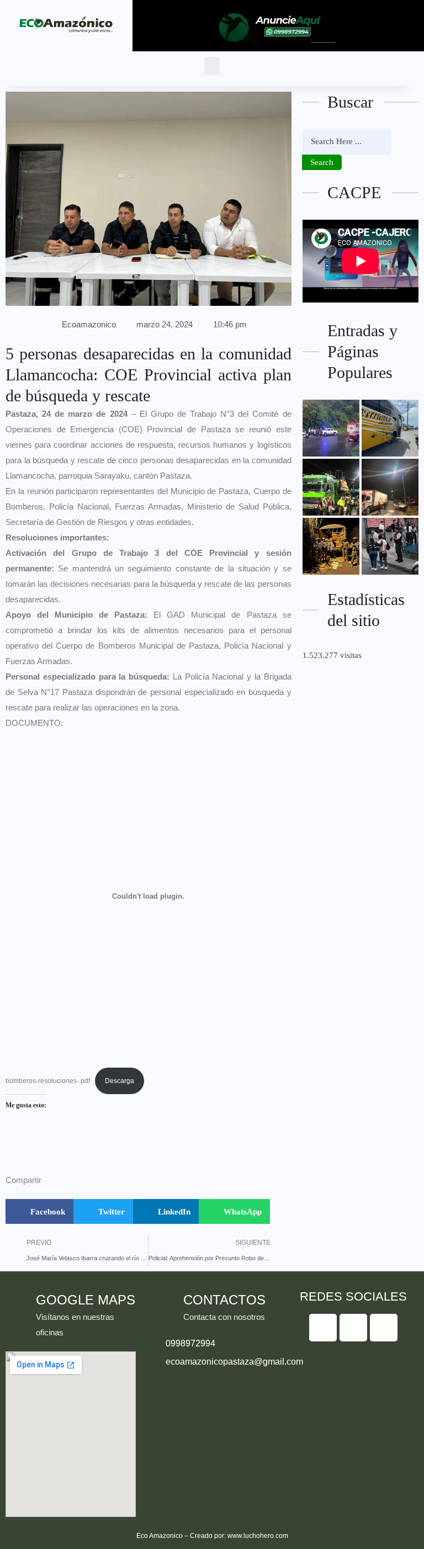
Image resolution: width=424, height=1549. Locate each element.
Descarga (119, 1081)
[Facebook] (323, 1327)
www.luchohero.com (257, 1536)
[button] (212, 66)
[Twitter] (353, 1327)
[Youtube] (384, 1327)
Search (321, 162)
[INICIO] (331, 487)
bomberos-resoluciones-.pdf (48, 1081)
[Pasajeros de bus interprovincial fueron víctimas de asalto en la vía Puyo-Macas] (390, 428)
